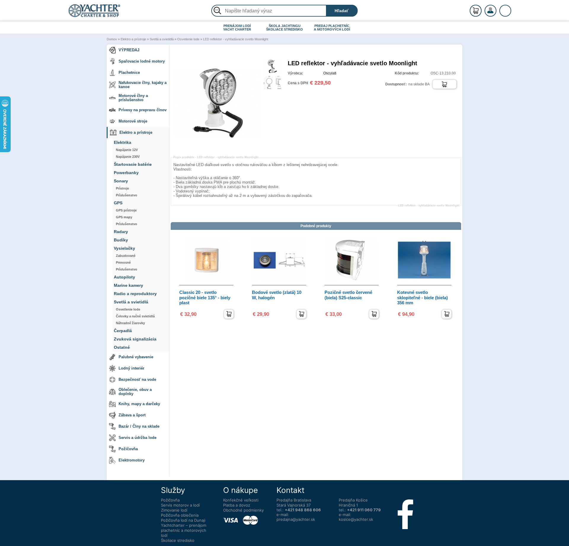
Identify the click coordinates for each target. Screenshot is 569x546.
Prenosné (123, 262)
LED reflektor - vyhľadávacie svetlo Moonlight (235, 39)
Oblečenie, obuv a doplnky (135, 391)
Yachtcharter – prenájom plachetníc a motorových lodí (183, 530)
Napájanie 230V (128, 156)
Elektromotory (132, 460)
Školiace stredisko (177, 540)
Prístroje (122, 188)
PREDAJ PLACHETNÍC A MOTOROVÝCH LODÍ (332, 27)
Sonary (121, 181)
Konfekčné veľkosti (240, 500)
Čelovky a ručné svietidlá (135, 316)
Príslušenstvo (126, 195)
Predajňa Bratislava (293, 500)
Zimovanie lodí (174, 510)
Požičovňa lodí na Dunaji (183, 520)
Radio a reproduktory (135, 294)
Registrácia (496, 8)
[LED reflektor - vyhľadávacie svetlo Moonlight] (217, 146)
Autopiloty (124, 277)
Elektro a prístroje (133, 39)
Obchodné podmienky (243, 510)
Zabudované (125, 255)
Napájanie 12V (127, 150)
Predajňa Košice (353, 500)
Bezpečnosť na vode (137, 379)
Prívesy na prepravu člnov (143, 110)
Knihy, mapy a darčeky (139, 404)
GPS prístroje (126, 210)
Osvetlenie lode (188, 39)
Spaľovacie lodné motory (142, 61)
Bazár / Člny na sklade (139, 426)
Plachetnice (129, 72)
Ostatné (122, 347)
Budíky (121, 240)
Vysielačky (124, 248)
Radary (121, 232)
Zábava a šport (132, 415)
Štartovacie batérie (133, 164)
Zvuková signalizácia (135, 339)
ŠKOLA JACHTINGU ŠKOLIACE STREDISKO (284, 27)
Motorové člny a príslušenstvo (133, 97)
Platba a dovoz (236, 505)
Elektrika (122, 142)
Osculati (329, 73)
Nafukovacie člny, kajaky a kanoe (143, 84)
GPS (118, 203)
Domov (112, 39)
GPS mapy (124, 217)
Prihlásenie (496, 14)
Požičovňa (128, 449)
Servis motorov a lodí (180, 505)
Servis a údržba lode (137, 437)
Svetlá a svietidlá (162, 39)
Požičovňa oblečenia (180, 515)
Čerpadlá (123, 331)
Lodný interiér (131, 368)
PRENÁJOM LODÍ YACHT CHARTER (237, 27)
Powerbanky (126, 173)
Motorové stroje (133, 121)
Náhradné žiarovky (130, 323)
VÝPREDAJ (129, 50)
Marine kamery (128, 285)
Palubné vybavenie (136, 357)
